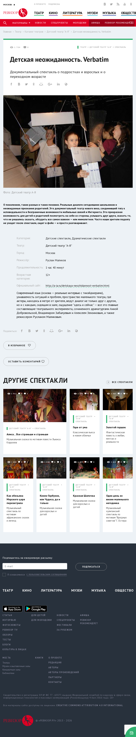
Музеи (92, 13)
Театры (6, 662)
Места (6, 657)
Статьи (7, 615)
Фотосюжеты (11, 625)
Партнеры (55, 677)
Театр (39, 13)
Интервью (9, 620)
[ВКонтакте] (105, 4)
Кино (53, 13)
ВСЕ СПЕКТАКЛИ (122, 382)
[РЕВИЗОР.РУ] (15, 12)
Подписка (54, 4)
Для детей (38, 615)
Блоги (6, 644)
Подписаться (91, 566)
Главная (7, 31)
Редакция (55, 662)
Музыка (109, 13)
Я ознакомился (16, 574)
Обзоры (7, 634)
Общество (124, 590)
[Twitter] (111, 4)
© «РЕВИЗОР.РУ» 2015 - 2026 (54, 720)
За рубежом (64, 629)
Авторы (53, 667)
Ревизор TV (10, 629)
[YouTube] (125, 4)
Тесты (6, 639)
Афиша (95, 22)
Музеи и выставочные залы (16, 666)
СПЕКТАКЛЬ (120, 47)
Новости (40, 22)
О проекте (40, 4)
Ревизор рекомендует (118, 22)
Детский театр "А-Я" (58, 31)
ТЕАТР (83, 47)
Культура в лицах (14, 649)
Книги (39, 657)
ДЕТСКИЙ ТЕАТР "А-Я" (101, 47)
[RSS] (118, 4)
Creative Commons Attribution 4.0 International (89, 705)
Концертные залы (11, 669)
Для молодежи (41, 620)
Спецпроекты (59, 22)
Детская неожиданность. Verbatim (92, 31)
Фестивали (64, 625)
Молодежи (79, 22)
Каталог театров (34, 31)
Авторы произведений (63, 672)
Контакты (55, 682)
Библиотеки (8, 673)
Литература (72, 13)
